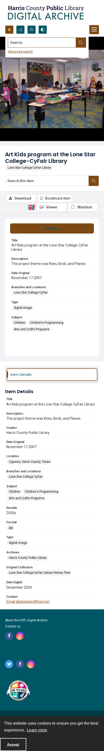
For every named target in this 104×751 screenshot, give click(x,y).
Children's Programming (46, 322)
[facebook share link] (9, 636)
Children (19, 322)
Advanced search (20, 51)
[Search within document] (94, 181)
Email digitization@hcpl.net (27, 602)
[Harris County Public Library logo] (18, 691)
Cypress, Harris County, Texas (29, 462)
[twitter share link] (9, 664)
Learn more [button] (37, 730)
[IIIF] (32, 207)
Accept (13, 744)
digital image (23, 308)
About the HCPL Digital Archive (26, 620)
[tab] (52, 228)
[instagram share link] (20, 636)
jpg (11, 527)
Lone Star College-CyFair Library (29, 167)
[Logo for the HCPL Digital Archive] (45, 13)
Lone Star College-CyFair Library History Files (39, 572)
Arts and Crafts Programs (31, 329)
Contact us (12, 626)
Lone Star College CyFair (31, 292)
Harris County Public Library (28, 558)
